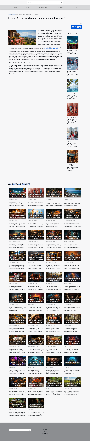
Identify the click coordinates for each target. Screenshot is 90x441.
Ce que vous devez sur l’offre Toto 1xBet (72, 237)
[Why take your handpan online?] (36, 235)
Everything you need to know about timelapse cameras (35, 259)
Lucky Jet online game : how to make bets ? (17, 237)
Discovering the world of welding (17, 384)
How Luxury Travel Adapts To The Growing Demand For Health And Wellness (72, 97)
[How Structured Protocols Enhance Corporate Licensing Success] (72, 63)
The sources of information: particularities (54, 301)
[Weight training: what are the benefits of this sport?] (72, 298)
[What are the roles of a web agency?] (72, 277)
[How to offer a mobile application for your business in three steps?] (17, 319)
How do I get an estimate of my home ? (54, 279)
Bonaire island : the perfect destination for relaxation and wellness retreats (72, 197)
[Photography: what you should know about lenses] (72, 214)
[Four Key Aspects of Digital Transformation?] (72, 340)
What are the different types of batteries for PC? (54, 258)
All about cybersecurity (72, 362)
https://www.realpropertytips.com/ (51, 49)
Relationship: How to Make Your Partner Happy (35, 322)
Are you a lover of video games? (17, 342)
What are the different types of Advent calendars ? (54, 196)
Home (9, 14)
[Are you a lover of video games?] (17, 340)
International (43, 7)
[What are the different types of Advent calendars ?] (54, 193)
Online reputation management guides (36, 216)
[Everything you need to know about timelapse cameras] (36, 256)
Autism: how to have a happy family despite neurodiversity (54, 238)
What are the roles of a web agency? (72, 279)
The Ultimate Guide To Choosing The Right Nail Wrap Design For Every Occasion (72, 121)
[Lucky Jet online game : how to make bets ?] (17, 235)
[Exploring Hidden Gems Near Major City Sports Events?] (72, 42)
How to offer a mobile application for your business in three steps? (17, 322)
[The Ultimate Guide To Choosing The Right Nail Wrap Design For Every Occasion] (72, 110)
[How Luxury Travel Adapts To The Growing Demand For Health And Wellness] (72, 86)
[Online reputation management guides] (36, 214)
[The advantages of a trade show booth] (17, 361)
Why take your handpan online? (36, 237)
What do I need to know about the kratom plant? (54, 384)
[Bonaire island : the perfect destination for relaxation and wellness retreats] (72, 193)
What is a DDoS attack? (35, 278)
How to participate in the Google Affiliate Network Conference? (36, 301)
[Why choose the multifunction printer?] (54, 319)
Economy (15, 7)
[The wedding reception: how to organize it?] (72, 319)
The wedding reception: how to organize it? (72, 321)
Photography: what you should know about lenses (72, 217)
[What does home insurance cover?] (17, 298)
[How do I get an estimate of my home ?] (54, 277)
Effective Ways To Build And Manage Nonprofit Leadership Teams (72, 144)
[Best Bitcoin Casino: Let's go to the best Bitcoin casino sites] (17, 256)
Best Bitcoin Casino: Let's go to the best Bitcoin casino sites (18, 259)
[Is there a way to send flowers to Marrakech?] (36, 382)
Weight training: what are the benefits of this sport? (72, 301)
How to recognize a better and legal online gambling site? (17, 217)
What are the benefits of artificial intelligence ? (54, 216)
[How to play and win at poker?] (17, 277)
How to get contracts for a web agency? (54, 363)
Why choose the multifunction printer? (54, 321)
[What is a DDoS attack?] (36, 277)
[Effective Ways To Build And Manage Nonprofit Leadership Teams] (72, 134)
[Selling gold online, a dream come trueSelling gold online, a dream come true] (36, 340)
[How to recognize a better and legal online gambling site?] (17, 214)
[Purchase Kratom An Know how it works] (17, 403)
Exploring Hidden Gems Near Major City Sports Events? (72, 52)
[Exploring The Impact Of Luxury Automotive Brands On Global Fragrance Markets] (72, 156)
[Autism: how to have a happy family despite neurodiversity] (54, 235)
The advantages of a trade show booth (17, 363)
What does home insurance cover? (17, 300)
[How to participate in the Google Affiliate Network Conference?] (36, 298)
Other (75, 7)
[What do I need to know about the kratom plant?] (54, 382)
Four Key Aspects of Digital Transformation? (72, 342)
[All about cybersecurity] (72, 361)
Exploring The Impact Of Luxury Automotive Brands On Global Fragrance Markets (72, 167)
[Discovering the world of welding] (17, 382)
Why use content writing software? (72, 258)
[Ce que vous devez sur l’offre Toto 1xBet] (72, 235)
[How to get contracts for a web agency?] (54, 361)
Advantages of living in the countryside (72, 384)
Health (28, 7)
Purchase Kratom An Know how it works (17, 405)
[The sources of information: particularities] (54, 298)
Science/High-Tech (60, 7)
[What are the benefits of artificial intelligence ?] (54, 214)
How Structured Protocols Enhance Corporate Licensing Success (72, 73)
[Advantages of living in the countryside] (72, 382)
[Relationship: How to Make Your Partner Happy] (36, 319)
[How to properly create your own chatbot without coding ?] (36, 361)
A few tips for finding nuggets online (54, 342)
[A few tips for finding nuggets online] (54, 340)
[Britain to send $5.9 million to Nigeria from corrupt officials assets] (36, 403)
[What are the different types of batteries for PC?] (54, 256)
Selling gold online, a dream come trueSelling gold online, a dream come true (36, 344)
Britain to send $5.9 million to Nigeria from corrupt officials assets (36, 406)
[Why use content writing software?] (72, 256)
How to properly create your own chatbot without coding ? (36, 364)
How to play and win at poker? (17, 279)
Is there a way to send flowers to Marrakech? (36, 384)
